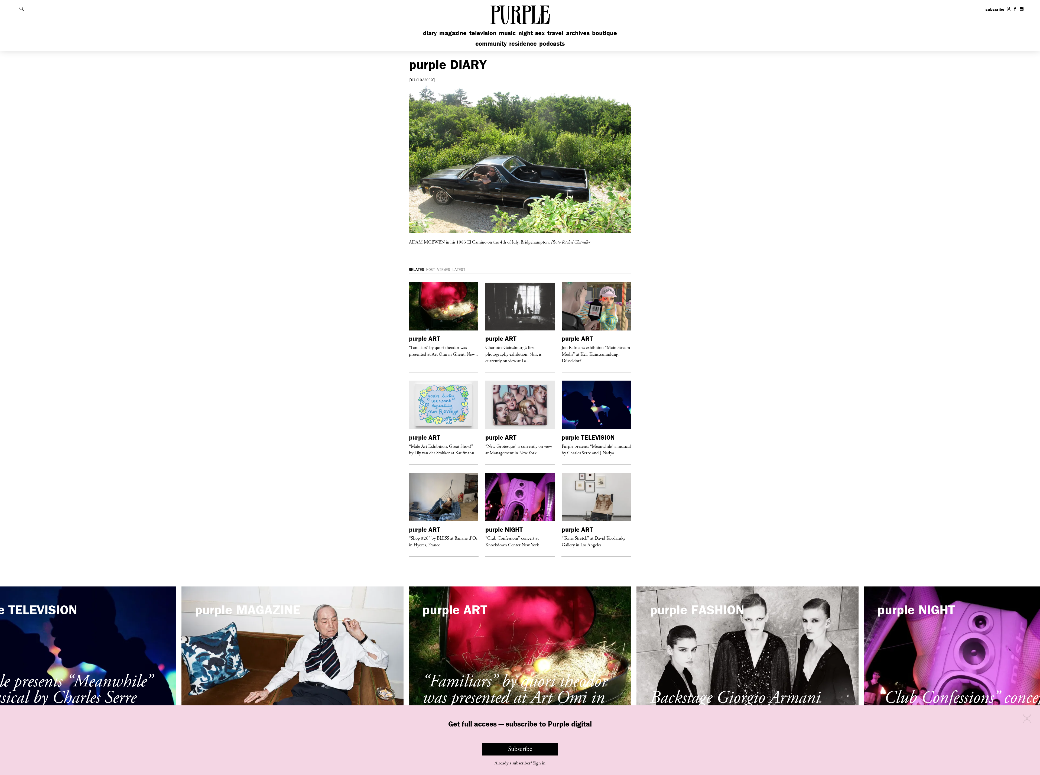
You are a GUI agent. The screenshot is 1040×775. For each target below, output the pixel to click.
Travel (555, 33)
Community (491, 43)
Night (525, 33)
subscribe (995, 9)
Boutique (604, 33)
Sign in (539, 763)
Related (416, 270)
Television (482, 33)
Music (507, 33)
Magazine (453, 33)
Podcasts (552, 43)
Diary (430, 33)
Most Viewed (438, 270)
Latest (458, 270)
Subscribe (520, 749)
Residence (523, 43)
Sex (540, 33)
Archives (578, 33)
